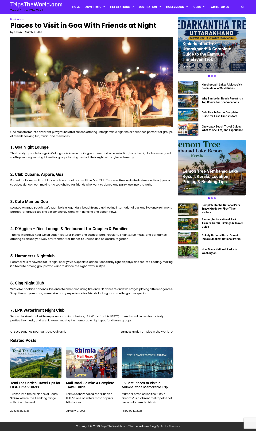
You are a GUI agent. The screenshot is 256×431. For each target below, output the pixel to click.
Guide (197, 7)
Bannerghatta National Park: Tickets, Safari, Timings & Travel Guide (222, 223)
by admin (16, 32)
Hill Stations (120, 7)
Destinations (17, 19)
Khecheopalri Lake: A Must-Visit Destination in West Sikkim (222, 86)
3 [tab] (215, 76)
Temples (144, 15)
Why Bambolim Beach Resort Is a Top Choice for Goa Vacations (222, 100)
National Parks (202, 28)
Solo (142, 22)
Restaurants (201, 15)
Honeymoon (175, 7)
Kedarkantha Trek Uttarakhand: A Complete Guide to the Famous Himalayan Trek (207, 51)
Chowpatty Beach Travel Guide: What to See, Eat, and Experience (222, 128)
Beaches (116, 15)
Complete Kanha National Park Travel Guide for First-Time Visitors (221, 208)
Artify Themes (170, 426)
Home (76, 7)
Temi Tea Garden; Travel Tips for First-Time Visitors (35, 385)
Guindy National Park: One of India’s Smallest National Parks (221, 237)
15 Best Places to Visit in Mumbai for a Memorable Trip (145, 385)
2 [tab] (212, 76)
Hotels (170, 15)
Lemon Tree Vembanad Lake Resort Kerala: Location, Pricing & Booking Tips (210, 176)
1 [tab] (209, 76)
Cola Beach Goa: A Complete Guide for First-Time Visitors (220, 114)
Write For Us (220, 7)
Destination (148, 7)
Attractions (93, 15)
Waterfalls (92, 22)
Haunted (116, 22)
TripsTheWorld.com (36, 4)
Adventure (93, 7)
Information (201, 22)
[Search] (242, 7)
